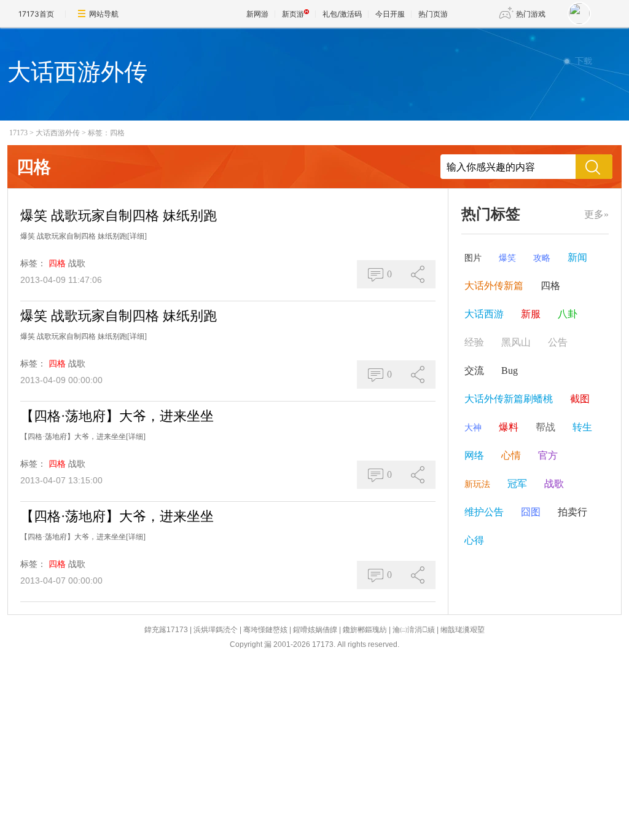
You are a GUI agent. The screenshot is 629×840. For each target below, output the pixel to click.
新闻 (577, 257)
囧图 (531, 512)
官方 (548, 455)
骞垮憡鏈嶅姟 (265, 629)
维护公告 (484, 512)
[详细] (137, 236)
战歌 (76, 263)
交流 (474, 370)
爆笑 (507, 258)
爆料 (508, 427)
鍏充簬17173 (166, 629)
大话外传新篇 (493, 285)
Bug (509, 370)
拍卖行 (572, 512)
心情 (511, 455)
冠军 (517, 483)
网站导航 (104, 13)
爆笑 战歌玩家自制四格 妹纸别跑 (118, 215)
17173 (18, 133)
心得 (474, 540)
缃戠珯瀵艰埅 (462, 629)
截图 (580, 399)
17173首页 (36, 13)
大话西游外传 (58, 133)
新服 (531, 314)
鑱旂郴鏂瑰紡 (365, 629)
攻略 (541, 258)
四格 (57, 263)
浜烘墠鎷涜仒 (215, 629)
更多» (596, 214)
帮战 (545, 427)
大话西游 (484, 314)
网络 (474, 455)
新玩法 (477, 484)
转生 (582, 427)
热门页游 (433, 13)
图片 (473, 258)
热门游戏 (530, 13)
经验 (474, 342)
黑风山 (516, 342)
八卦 (567, 314)
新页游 (293, 13)
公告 (558, 342)
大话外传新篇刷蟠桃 (508, 399)
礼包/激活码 (342, 13)
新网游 (257, 13)
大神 (473, 427)
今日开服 (390, 13)
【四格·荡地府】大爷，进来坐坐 (117, 416)
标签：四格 (106, 133)
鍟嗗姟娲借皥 (315, 629)
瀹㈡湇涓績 (414, 629)
